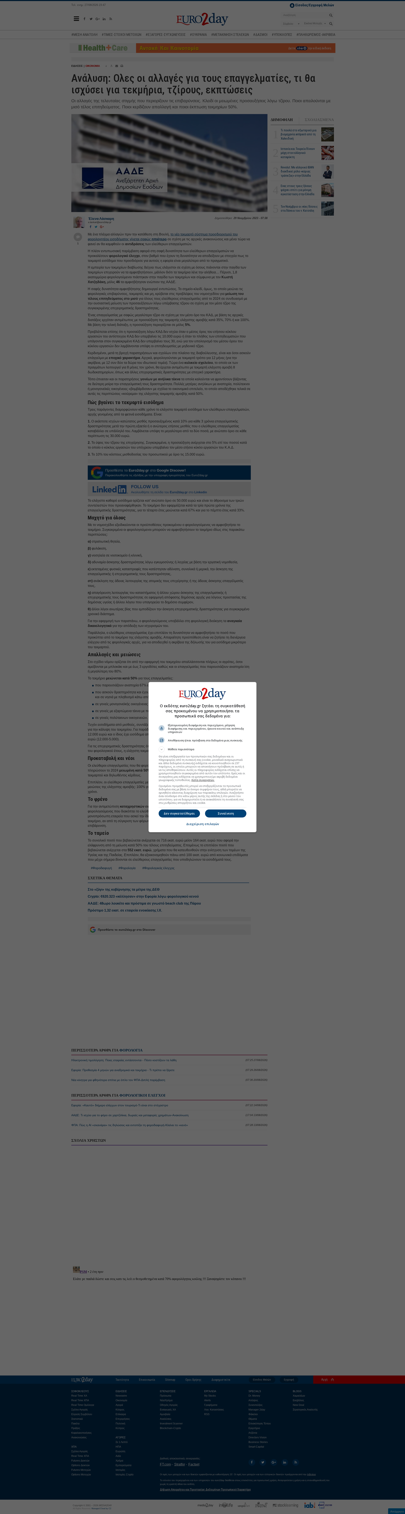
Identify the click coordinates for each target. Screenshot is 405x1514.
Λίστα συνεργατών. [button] (203, 780)
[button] (202, 749)
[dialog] (202, 757)
